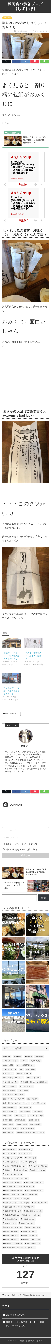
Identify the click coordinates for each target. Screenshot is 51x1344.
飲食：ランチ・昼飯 (27, 1128)
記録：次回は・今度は (35, 1116)
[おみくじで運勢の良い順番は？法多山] (33, 643)
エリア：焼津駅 (35, 1061)
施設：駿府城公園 (25, 1107)
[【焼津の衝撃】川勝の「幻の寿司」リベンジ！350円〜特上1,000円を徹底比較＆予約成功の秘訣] (37, 997)
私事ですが (7, 17)
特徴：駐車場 (37, 1111)
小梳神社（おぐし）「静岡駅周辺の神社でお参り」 (11, 656)
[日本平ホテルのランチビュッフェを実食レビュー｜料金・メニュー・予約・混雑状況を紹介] (13, 973)
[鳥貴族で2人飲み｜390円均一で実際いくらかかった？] (13, 925)
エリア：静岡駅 (8, 1065)
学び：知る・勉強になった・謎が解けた (34, 1082)
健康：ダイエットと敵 (24, 1073)
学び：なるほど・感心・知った (13, 1078)
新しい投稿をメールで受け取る (21, 849)
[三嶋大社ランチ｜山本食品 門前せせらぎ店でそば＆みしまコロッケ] (13, 949)
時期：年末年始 (25, 1111)
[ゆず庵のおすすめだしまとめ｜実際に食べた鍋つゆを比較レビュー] (37, 925)
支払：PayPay (23, 1090)
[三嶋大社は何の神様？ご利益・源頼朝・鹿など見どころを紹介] (37, 949)
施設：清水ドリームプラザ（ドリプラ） (16, 1103)
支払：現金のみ (32, 1099)
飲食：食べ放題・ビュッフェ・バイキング (30, 1132)
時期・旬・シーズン (9, 1111)
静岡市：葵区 (7, 1120)
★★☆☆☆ (39, 1056)
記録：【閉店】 (20, 1116)
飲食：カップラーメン (10, 1128)
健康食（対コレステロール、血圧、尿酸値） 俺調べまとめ (25, 1324)
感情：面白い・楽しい (12, 714)
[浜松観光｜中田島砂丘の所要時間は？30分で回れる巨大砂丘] (13, 1021)
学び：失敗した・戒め (10, 1082)
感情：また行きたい (9, 1086)
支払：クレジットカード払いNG (13, 1094)
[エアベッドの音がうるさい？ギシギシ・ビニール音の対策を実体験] (37, 1021)
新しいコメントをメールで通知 (21, 844)
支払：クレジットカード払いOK (13, 1099)
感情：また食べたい (26, 1086)
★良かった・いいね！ (10, 1061)
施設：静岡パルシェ (9, 1107)
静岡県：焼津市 (22, 1124)
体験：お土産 (30, 1069)
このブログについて (15, 1315)
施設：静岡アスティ (38, 1103)
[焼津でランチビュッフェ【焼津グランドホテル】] (13, 997)
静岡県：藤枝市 (35, 1124)
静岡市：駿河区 (20, 1120)
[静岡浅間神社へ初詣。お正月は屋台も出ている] (11, 678)
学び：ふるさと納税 (33, 1078)
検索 (43, 897)
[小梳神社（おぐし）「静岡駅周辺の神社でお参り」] (11, 643)
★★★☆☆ (28, 1056)
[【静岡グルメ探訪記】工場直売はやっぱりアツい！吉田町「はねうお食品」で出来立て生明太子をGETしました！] (37, 973)
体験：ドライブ (8, 1073)
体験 (21, 1069)
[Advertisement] (25, 379)
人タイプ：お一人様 (9, 1069)
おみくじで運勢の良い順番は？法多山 (33, 656)
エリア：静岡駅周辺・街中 (25, 1065)
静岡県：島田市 (34, 1120)
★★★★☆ (17, 1056)
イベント (24, 1061)
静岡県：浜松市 (8, 1124)
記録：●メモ (7, 1116)
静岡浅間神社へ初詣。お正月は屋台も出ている (11, 691)
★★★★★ (6, 1056)
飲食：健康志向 (8, 1132)
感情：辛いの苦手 (9, 1090)
